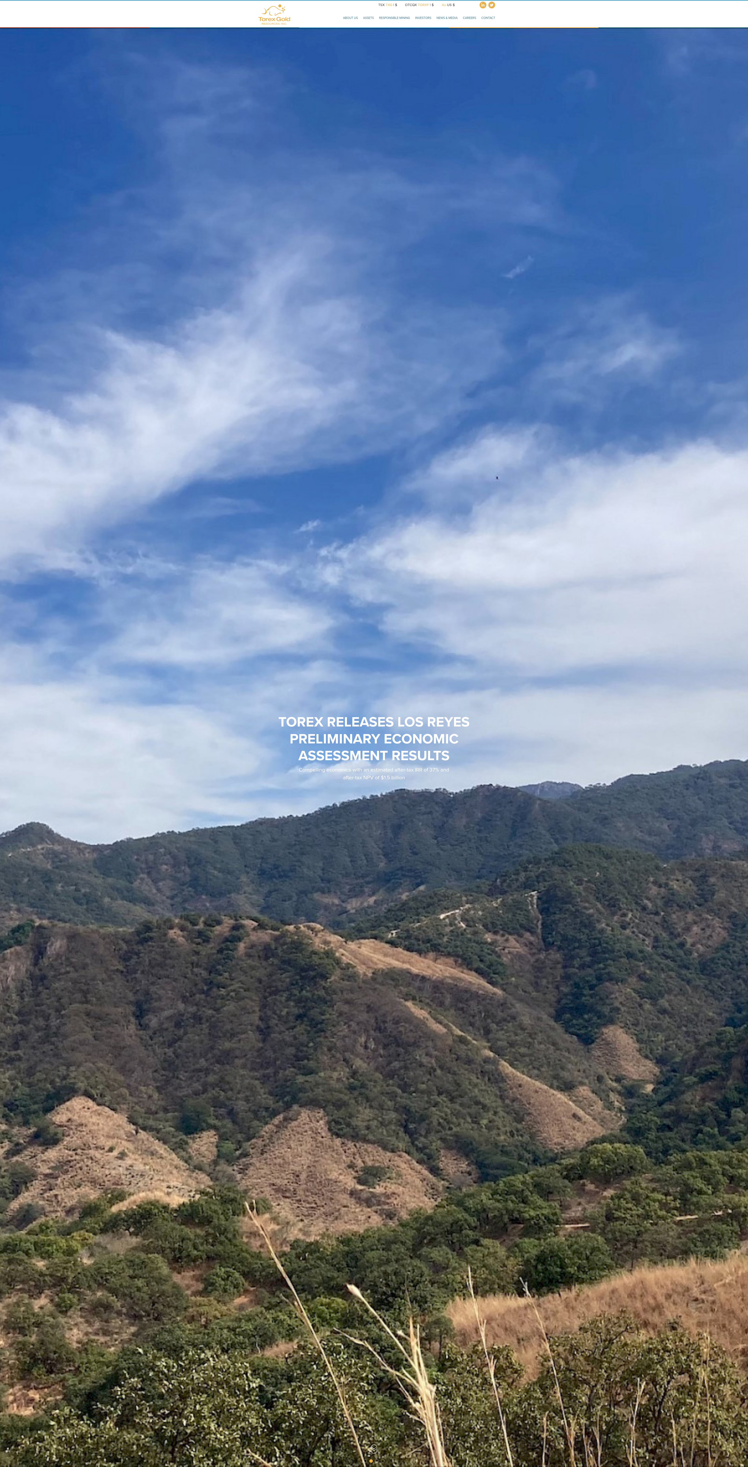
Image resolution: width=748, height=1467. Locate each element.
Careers (469, 18)
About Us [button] (350, 18)
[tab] (365, 1461)
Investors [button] (423, 18)
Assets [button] (368, 18)
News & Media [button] (447, 18)
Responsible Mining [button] (394, 18)
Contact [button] (488, 18)
